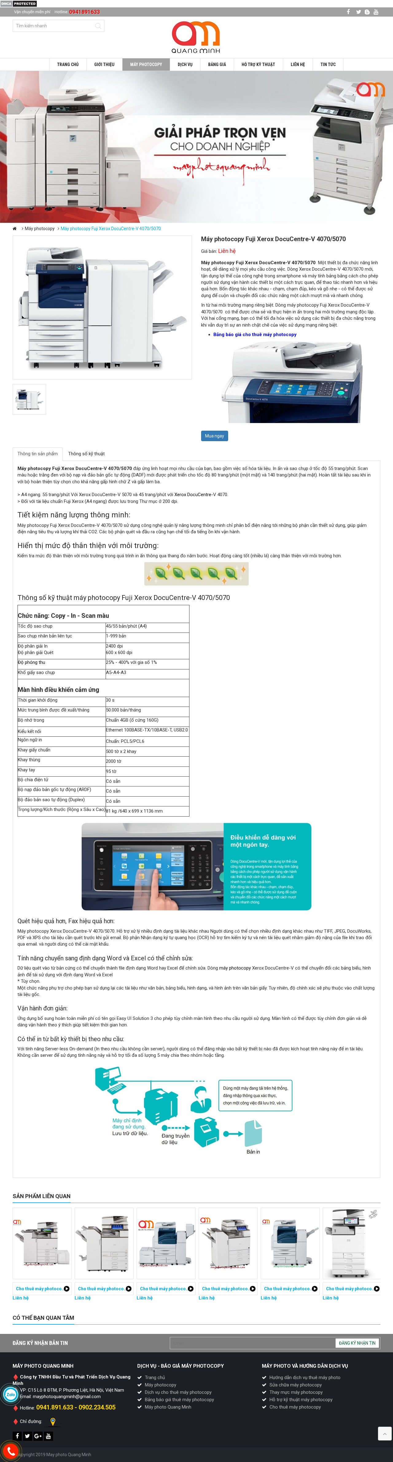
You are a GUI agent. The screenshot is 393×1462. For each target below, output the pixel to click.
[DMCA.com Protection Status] (18, 3)
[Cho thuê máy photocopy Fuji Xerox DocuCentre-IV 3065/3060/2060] (228, 1243)
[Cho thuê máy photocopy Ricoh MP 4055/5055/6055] (166, 1243)
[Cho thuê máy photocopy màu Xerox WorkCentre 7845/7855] (352, 1243)
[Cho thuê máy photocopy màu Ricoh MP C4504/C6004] (42, 1243)
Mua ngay (214, 435)
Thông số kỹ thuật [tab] (86, 454)
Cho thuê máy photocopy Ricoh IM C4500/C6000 (312, 1288)
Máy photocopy (40, 228)
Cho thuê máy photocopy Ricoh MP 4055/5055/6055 (192, 1288)
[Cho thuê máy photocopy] (196, 37)
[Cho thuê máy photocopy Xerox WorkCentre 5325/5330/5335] (104, 1243)
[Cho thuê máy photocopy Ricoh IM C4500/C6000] (290, 1243)
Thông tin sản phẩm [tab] (38, 454)
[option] (196, 147)
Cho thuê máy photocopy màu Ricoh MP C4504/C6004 (70, 1288)
